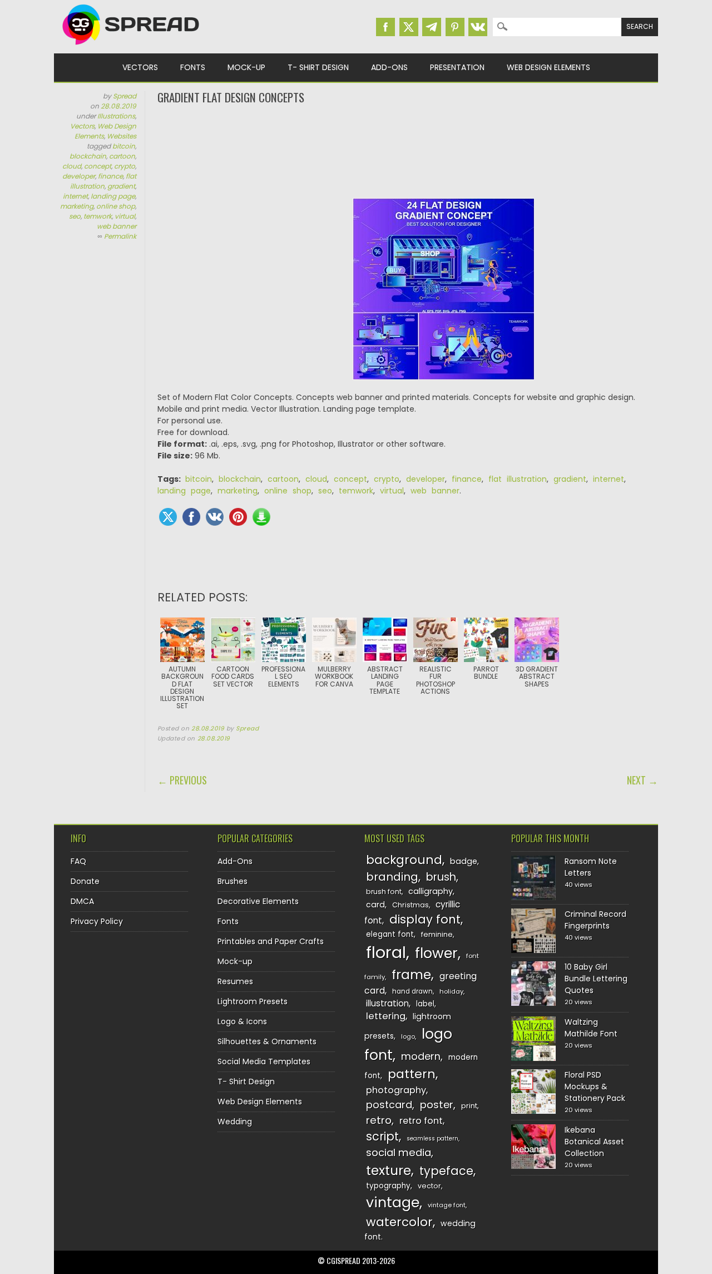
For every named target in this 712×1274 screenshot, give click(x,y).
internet (75, 196)
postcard (389, 1105)
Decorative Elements (258, 901)
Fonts (192, 67)
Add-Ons (389, 67)
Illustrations (116, 116)
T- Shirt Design (318, 67)
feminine (437, 934)
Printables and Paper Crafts (270, 941)
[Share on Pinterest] (238, 517)
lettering (386, 1016)
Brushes (232, 881)
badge (463, 861)
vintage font (447, 1205)
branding (392, 877)
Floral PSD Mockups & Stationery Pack (595, 1086)
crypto (124, 166)
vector (429, 1186)
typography (388, 1186)
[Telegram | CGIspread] (431, 27)
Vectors (140, 67)
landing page (113, 196)
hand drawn (412, 991)
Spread (124, 96)
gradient (121, 186)
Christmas (410, 905)
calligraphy (430, 891)
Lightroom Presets (252, 1001)
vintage (392, 1202)
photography (396, 1090)
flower (436, 953)
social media (398, 1152)
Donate (85, 881)
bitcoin (123, 146)
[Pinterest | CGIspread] (455, 27)
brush (441, 877)
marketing (76, 206)
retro (379, 1120)
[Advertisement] (407, 150)
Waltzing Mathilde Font (591, 1027)
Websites (121, 136)
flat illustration (103, 181)
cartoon (122, 156)
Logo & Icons (242, 1021)
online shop (115, 206)
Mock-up (246, 67)
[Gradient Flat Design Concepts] (444, 295)
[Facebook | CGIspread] (385, 27)
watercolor (399, 1222)
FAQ (78, 861)
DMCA (82, 901)
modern (421, 1056)
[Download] (261, 517)
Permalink (120, 236)
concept (97, 166)
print (469, 1105)
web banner (116, 226)
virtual (125, 216)
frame (411, 974)
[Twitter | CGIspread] (408, 27)
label (425, 1004)
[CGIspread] (131, 47)
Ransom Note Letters (591, 867)
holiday (451, 991)
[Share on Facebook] (191, 517)
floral (386, 952)
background (404, 859)
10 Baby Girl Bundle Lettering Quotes (596, 978)
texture (388, 1170)
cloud (71, 166)
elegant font (390, 934)
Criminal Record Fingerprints (595, 919)
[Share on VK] (215, 517)
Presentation (457, 67)
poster (436, 1105)
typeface (446, 1171)
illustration (387, 1003)
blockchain (88, 156)
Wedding (234, 1121)
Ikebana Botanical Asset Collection (594, 1141)
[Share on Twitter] (168, 517)
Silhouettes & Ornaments (267, 1041)
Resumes (235, 981)
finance (110, 176)
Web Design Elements (548, 67)
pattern (412, 1074)
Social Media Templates (263, 1061)
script (382, 1136)
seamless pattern (432, 1138)
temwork (97, 216)
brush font (384, 891)
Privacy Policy (97, 921)
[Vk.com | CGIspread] (477, 27)
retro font (421, 1120)
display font (425, 919)
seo (75, 216)
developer (78, 176)
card (375, 904)
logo (408, 1036)
